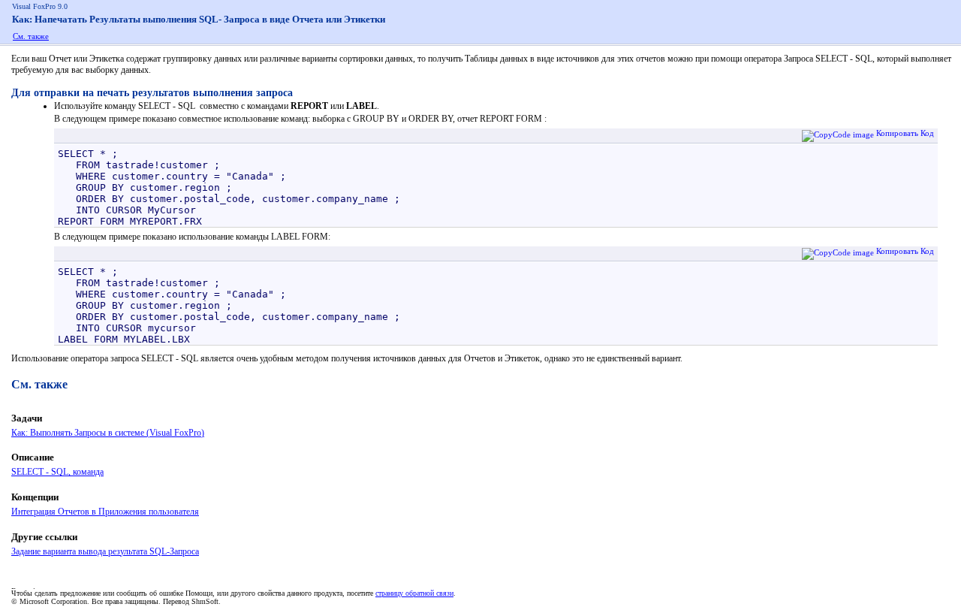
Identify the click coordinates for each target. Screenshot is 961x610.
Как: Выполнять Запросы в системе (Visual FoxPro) (107, 432)
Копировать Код (905, 132)
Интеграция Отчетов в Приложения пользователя (105, 511)
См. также (31, 36)
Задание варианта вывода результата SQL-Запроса (105, 551)
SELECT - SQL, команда (57, 472)
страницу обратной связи (414, 593)
